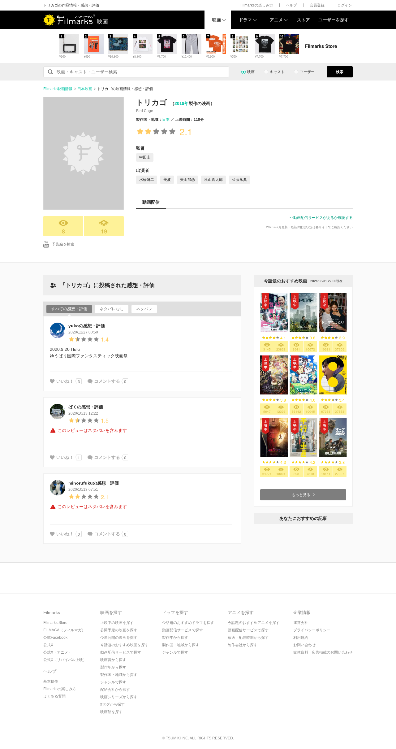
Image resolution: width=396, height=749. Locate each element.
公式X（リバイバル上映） (65, 660)
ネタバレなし (112, 309)
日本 (166, 119)
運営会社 (300, 623)
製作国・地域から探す (118, 675)
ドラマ (245, 19)
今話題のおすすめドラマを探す (188, 623)
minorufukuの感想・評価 (93, 483)
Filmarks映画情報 (57, 89)
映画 (216, 19)
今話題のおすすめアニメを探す (254, 623)
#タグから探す (112, 704)
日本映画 (84, 89)
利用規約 (300, 637)
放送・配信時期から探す (248, 637)
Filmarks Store (55, 623)
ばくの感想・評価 (85, 406)
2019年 (181, 103)
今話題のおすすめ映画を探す (124, 645)
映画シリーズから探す (118, 697)
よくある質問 (54, 696)
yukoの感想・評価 (86, 325)
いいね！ (65, 381)
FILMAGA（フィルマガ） (64, 630)
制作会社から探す (242, 645)
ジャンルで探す (113, 682)
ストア (303, 19)
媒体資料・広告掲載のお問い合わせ (323, 652)
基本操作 (50, 681)
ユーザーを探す (333, 19)
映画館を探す (111, 712)
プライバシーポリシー (311, 630)
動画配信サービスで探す (120, 652)
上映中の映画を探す (117, 623)
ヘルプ (291, 5)
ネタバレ (144, 309)
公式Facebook (55, 637)
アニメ (276, 19)
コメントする (107, 381)
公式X (48, 645)
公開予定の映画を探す (118, 630)
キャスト (277, 72)
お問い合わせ (304, 645)
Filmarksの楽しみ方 (256, 5)
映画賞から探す (113, 660)
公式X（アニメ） (57, 652)
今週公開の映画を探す (118, 637)
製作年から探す (113, 667)
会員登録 (317, 5)
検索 (339, 72)
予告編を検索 (63, 244)
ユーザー (307, 72)
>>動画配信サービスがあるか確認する (321, 218)
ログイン (344, 5)
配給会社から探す (115, 689)
